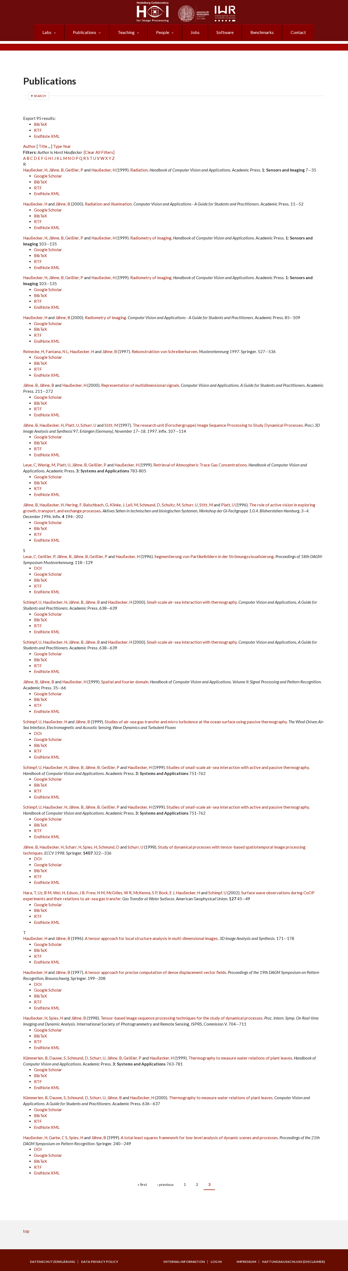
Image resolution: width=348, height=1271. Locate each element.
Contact (298, 32)
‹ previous (165, 1184)
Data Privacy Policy (99, 1261)
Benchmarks (262, 32)
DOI (38, 568)
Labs (46, 32)
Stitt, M (111, 425)
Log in (216, 1261)
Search (40, 96)
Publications (84, 32)
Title (43, 146)
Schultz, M (171, 504)
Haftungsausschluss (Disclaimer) (293, 1261)
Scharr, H (73, 847)
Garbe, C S (58, 1137)
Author (29, 146)
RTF (38, 130)
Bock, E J (166, 892)
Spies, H (90, 847)
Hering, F (73, 504)
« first (142, 1184)
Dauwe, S (57, 1057)
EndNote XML (47, 136)
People (162, 32)
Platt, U (72, 425)
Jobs (195, 32)
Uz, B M (44, 892)
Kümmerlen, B (35, 1057)
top (26, 1231)
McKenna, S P (145, 892)
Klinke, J (117, 504)
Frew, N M (95, 892)
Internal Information (184, 1261)
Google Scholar (48, 175)
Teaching (126, 32)
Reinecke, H (33, 351)
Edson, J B (76, 892)
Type (57, 146)
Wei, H (59, 892)
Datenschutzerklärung (52, 1261)
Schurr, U (88, 425)
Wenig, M (46, 464)
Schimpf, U (32, 602)
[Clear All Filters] (99, 152)
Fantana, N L (57, 351)
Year (67, 146)
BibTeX (40, 124)
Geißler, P (74, 169)
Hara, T (29, 892)
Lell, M (132, 504)
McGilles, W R (119, 892)
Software (225, 32)
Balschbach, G (95, 504)
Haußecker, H (35, 169)
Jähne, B (56, 169)
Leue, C (29, 464)
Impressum (246, 1261)
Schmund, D (149, 504)
